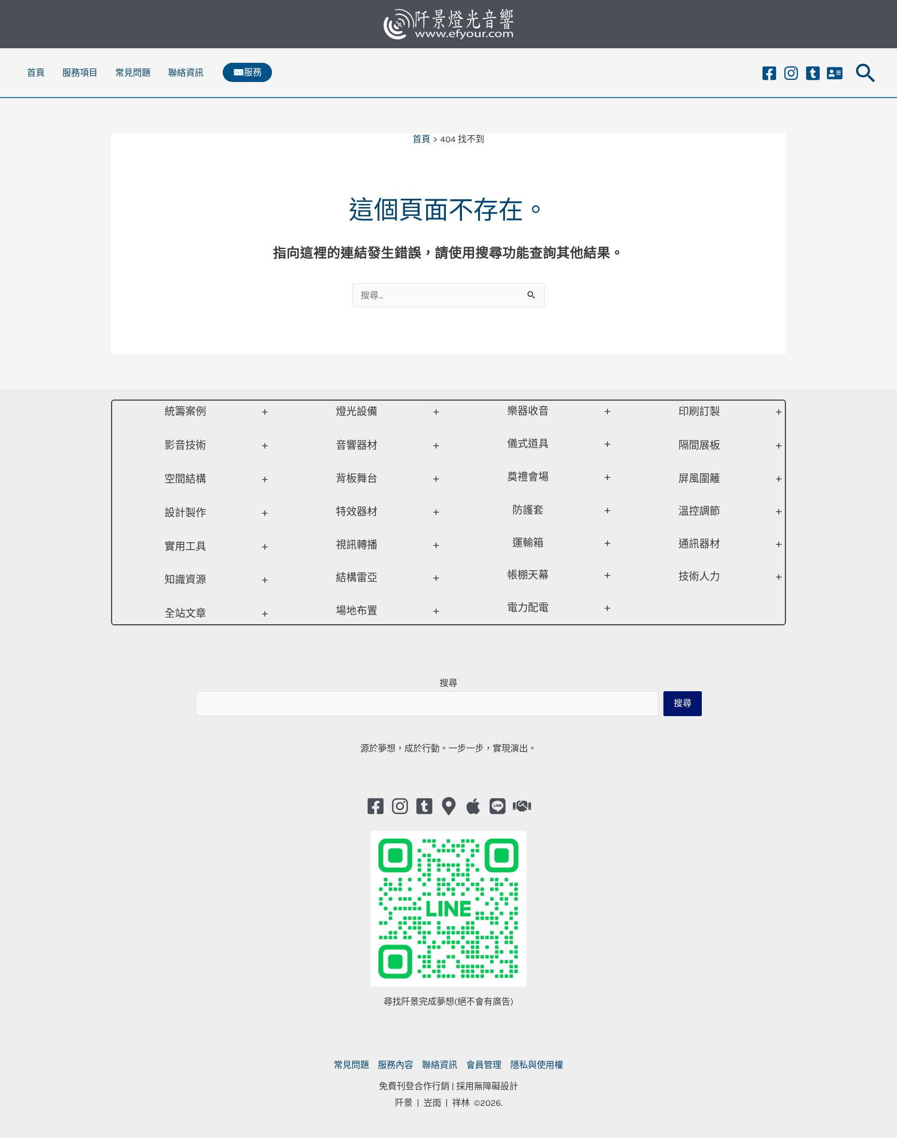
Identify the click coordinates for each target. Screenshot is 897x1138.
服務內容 (395, 1065)
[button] (247, 72)
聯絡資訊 (185, 72)
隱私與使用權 (536, 1065)
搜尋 (448, 683)
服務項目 (80, 72)
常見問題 (133, 72)
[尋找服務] (522, 806)
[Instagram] (791, 73)
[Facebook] (769, 73)
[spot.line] (497, 806)
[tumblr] (813, 73)
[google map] (449, 806)
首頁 (36, 72)
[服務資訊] (834, 73)
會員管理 (483, 1065)
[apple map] (473, 806)
